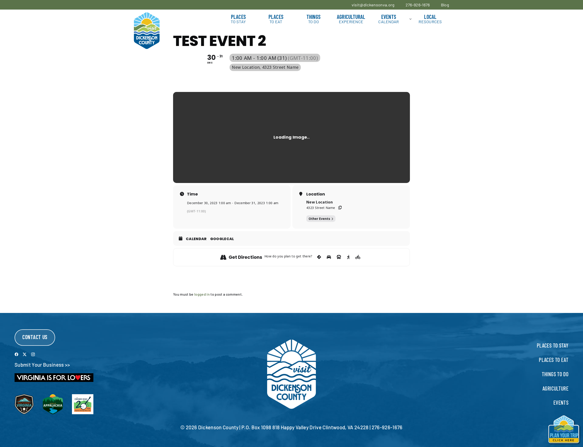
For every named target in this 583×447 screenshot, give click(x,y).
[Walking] (348, 257)
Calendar (196, 239)
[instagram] (33, 354)
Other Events (319, 218)
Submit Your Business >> (42, 365)
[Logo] (147, 15)
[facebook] (16, 354)
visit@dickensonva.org (373, 4)
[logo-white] (291, 342)
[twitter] (24, 354)
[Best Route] (319, 257)
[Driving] (329, 257)
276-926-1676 (418, 4)
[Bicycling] (358, 257)
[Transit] (338, 257)
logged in (202, 294)
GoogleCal (222, 239)
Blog (445, 4)
